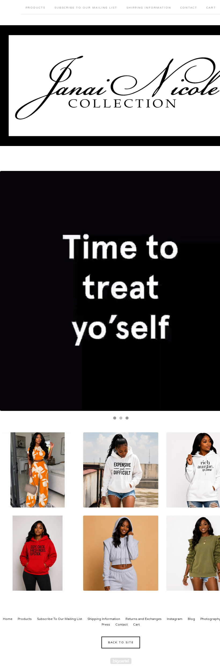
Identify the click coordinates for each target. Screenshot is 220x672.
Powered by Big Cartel (120, 661)
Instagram (174, 619)
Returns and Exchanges (144, 619)
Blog (191, 619)
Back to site (121, 642)
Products (35, 7)
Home (7, 619)
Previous (9, 291)
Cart (136, 624)
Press (106, 624)
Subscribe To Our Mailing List (85, 7)
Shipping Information (148, 7)
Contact (188, 7)
